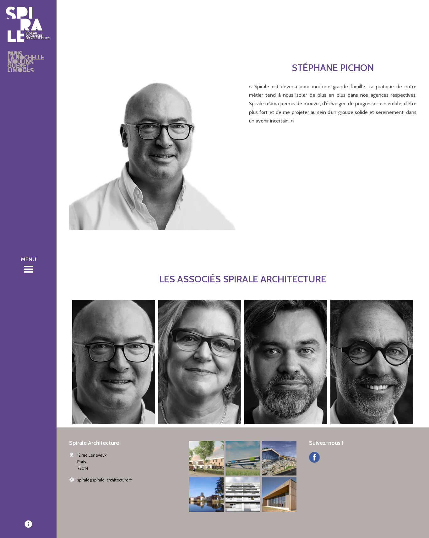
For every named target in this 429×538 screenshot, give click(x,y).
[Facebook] (314, 458)
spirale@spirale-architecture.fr (104, 479)
